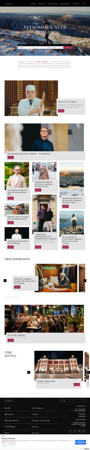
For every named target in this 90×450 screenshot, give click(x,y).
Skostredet (83, 425)
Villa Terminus (74, 424)
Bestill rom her (20, 45)
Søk (68, 47)
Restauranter (42, 3)
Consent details (4, 445)
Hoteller (33, 3)
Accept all (81, 440)
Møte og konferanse (12, 420)
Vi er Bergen (76, 3)
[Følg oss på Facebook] (70, 430)
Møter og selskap (52, 3)
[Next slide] (84, 280)
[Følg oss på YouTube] (83, 430)
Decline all (81, 443)
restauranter (45, 61)
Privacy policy (12, 445)
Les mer (61, 110)
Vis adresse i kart (82, 416)
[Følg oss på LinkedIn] (79, 430)
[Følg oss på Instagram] (74, 430)
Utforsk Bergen (10, 427)
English (3, 436)
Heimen (83, 424)
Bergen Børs (75, 422)
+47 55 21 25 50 (81, 409)
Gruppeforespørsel (64, 3)
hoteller (38, 61)
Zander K (79, 424)
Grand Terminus (82, 422)
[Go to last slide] (5, 280)
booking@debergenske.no (80, 410)
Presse (7, 433)
